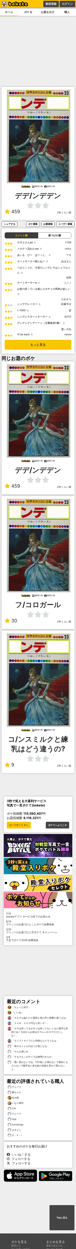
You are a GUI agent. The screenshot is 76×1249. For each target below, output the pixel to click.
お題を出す (48, 12)
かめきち (66, 299)
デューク (16, 1086)
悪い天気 (66, 329)
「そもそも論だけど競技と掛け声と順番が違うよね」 (39, 1017)
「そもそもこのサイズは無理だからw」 (32, 1056)
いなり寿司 (18, 1103)
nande (67, 334)
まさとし (16, 1129)
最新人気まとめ (54, 1245)
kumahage (17, 1124)
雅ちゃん (16, 1092)
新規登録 (51, 3)
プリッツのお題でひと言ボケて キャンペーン (31, 931)
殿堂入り (16, 1245)
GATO (67, 316)
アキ (68, 255)
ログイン (67, 3)
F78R (68, 242)
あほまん (66, 261)
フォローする (20, 1159)
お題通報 (48, 224)
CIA (14, 1108)
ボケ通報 (33, 224)
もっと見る (38, 344)
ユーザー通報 (65, 224)
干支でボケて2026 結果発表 (22, 939)
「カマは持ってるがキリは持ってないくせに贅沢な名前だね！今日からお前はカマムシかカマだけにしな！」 (39, 1032)
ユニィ (67, 282)
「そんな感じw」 (20, 1051)
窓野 (68, 277)
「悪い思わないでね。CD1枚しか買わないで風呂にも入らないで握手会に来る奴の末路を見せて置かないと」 (39, 1066)
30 (14, 621)
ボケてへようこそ (57, 825)
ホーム (9, 12)
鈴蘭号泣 (66, 304)
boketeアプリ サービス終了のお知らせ (28, 915)
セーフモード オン (18, 825)
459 (15, 211)
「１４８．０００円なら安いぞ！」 (30, 1023)
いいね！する (20, 1154)
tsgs (14, 1118)
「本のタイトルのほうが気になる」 (30, 1046)
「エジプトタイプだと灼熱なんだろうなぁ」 (35, 1040)
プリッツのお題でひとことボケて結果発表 (30, 923)
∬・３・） (17, 1135)
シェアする (9, 224)
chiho (68, 248)
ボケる (28, 12)
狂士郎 (15, 1097)
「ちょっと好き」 (21, 1007)
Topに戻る (62, 1217)
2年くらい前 (64, 212)
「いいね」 (17, 1012)
